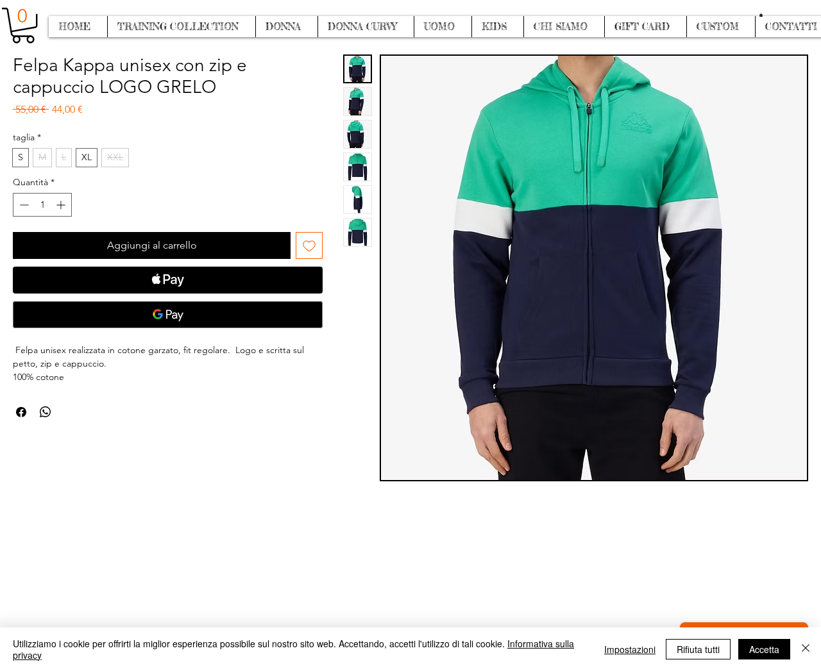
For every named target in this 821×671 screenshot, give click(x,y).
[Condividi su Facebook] (21, 412)
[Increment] (62, 205)
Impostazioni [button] (630, 649)
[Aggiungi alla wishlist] (309, 245)
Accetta (764, 649)
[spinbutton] (42, 205)
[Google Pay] (168, 314)
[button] (761, 15)
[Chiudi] (805, 649)
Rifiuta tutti (698, 649)
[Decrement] (23, 205)
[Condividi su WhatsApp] (45, 412)
